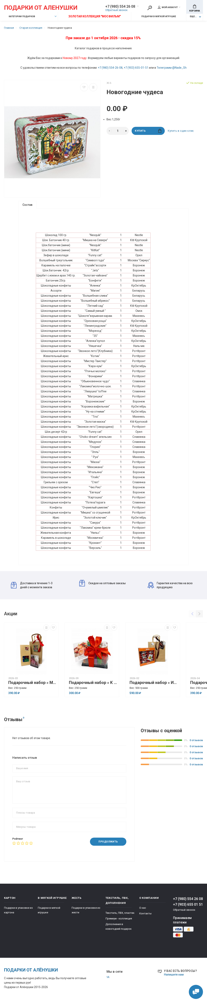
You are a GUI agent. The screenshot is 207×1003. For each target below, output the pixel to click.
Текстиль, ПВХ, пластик (120, 912)
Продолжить (108, 841)
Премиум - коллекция (119, 918)
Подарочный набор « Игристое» (154, 682)
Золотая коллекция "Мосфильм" (94, 16)
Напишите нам (174, 974)
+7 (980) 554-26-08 (110, 67)
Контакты (145, 913)
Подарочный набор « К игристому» (93, 682)
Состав (27, 204)
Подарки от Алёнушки (31, 970)
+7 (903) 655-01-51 (136, 67)
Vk (108, 977)
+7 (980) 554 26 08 (120, 6)
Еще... (193, 16)
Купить (140, 130)
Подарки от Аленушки (40, 7)
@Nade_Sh (179, 67)
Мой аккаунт (170, 7)
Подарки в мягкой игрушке (158, 16)
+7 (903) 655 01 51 (188, 904)
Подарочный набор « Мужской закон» (32, 682)
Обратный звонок (116, 10)
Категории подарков (21, 16)
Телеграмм (164, 67)
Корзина (194, 10)
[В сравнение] (93, 87)
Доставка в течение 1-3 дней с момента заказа (36, 585)
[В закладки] (84, 87)
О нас (142, 907)
